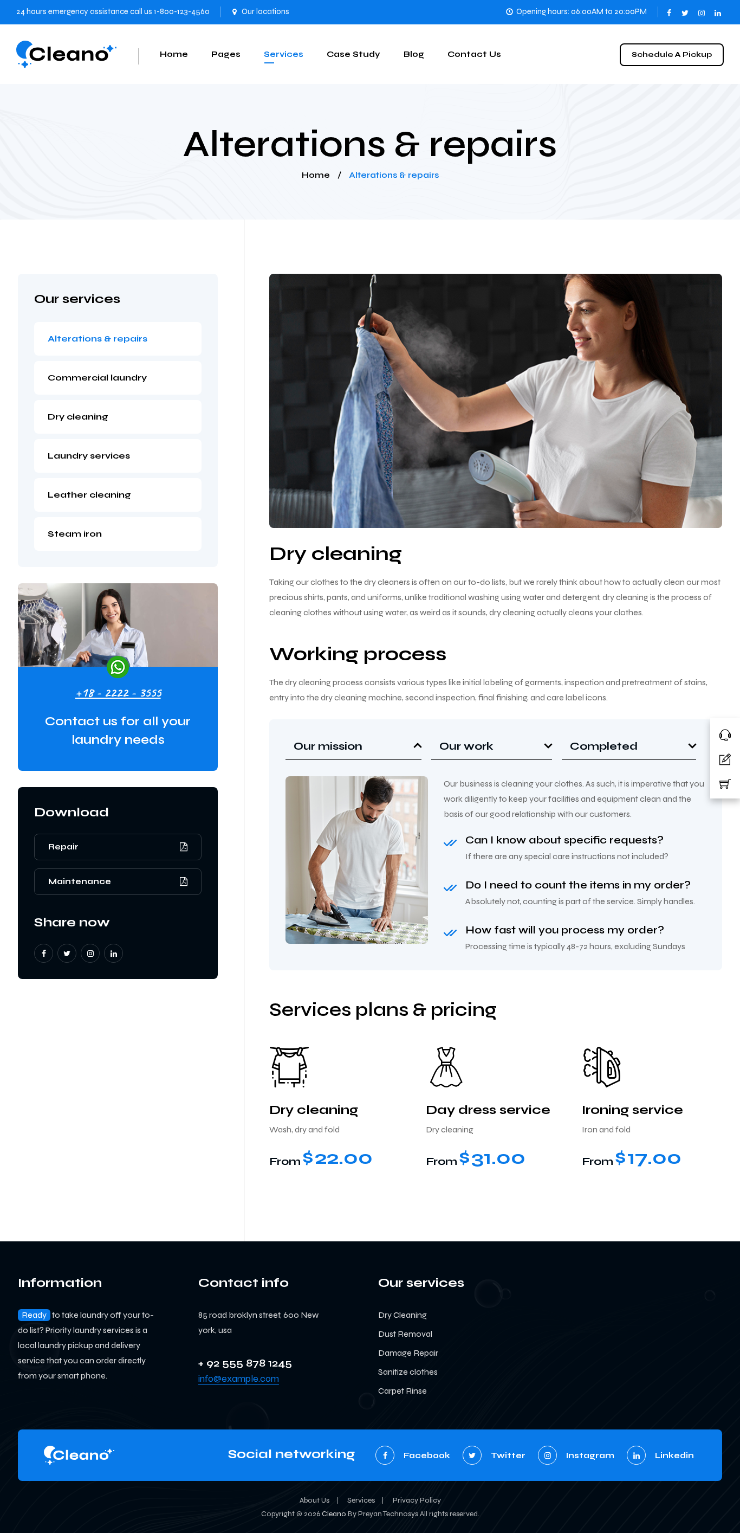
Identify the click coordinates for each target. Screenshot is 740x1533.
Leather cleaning (89, 494)
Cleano (334, 1513)
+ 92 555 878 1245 (245, 1363)
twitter (686, 10)
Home (174, 54)
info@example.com (238, 1378)
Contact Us (474, 54)
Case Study (353, 54)
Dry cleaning (78, 416)
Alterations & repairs (97, 338)
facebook (669, 10)
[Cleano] (66, 54)
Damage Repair (408, 1353)
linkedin (718, 10)
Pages (226, 54)
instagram (702, 10)
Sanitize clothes (408, 1372)
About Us (314, 1500)
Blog (414, 54)
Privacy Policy (417, 1500)
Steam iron (75, 534)
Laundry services (89, 455)
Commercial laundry (97, 377)
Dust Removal (405, 1334)
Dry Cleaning (402, 1315)
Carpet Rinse (402, 1391)
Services (283, 54)
